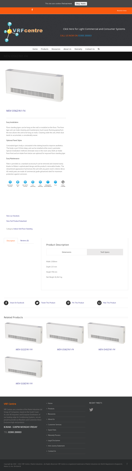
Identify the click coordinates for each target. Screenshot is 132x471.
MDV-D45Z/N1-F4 (106, 349)
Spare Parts (52, 430)
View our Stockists (12, 216)
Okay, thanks (81, 4)
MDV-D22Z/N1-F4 (24, 349)
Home (50, 403)
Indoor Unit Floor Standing (23, 229)
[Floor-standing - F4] (35, 86)
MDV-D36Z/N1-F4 (65, 349)
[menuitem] (121, 11)
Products (51, 409)
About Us (51, 419)
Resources (51, 414)
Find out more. (67, 3)
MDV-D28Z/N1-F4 (24, 383)
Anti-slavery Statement (56, 446)
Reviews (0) (24, 241)
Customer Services (54, 424)
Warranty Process (54, 435)
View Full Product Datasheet (16, 221)
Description (11, 241)
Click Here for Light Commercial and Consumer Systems (94, 28)
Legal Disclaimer (54, 440)
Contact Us (52, 451)
